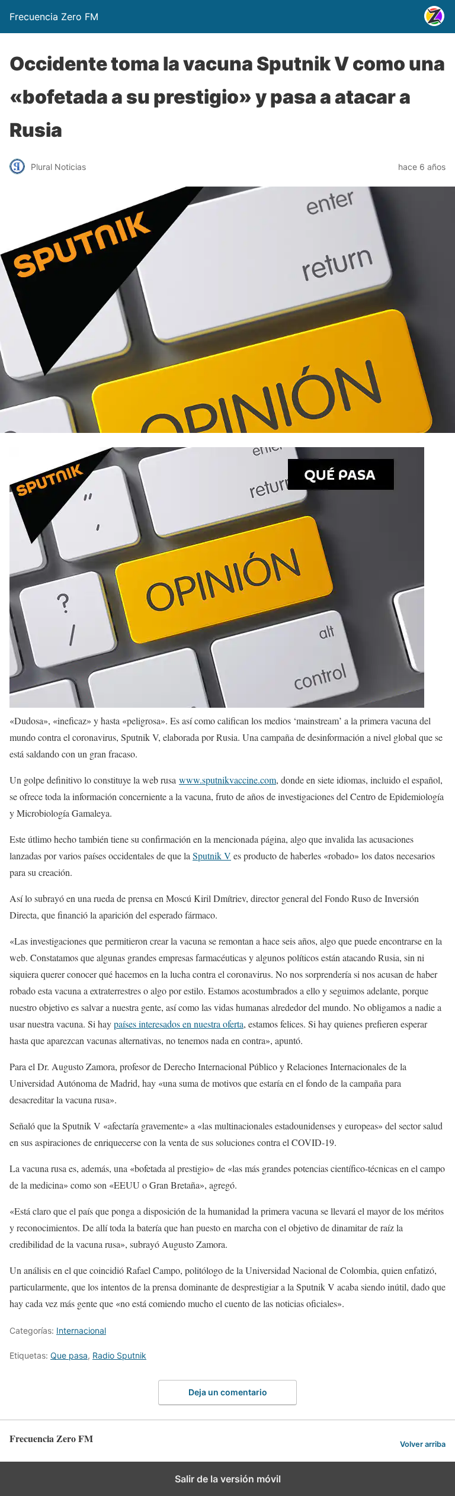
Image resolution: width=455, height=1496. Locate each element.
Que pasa (69, 1355)
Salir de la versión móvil (228, 1479)
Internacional (81, 1330)
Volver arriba (423, 1444)
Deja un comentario (227, 1392)
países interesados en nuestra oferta (178, 1023)
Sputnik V (212, 855)
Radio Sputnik (119, 1355)
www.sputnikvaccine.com (227, 779)
